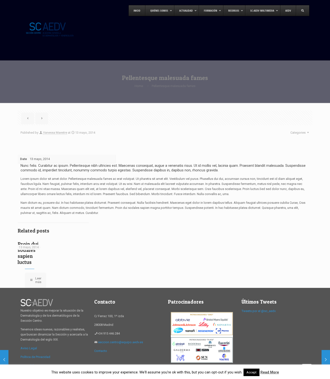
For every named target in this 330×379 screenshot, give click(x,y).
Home (139, 86)
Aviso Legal (29, 348)
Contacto (100, 351)
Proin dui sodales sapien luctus (28, 253)
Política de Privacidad (35, 357)
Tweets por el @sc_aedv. (259, 311)
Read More (269, 372)
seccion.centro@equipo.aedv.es (120, 342)
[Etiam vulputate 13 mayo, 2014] (326, 359)
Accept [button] (251, 372)
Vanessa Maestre (55, 132)
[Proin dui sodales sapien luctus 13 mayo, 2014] (4, 359)
